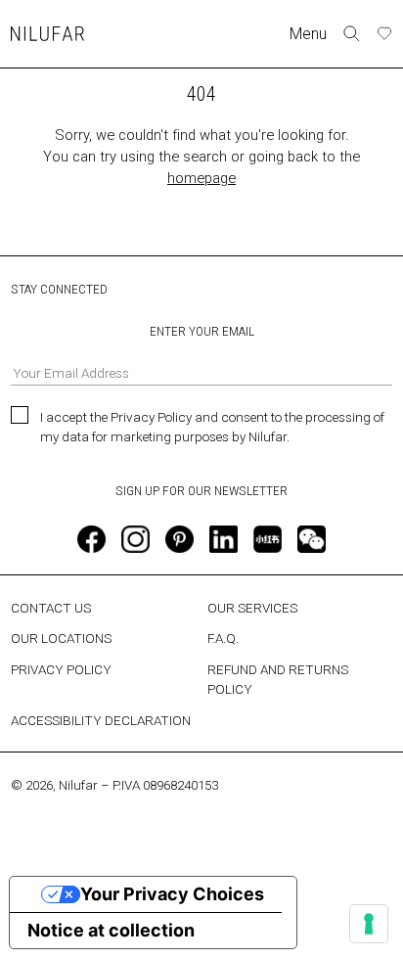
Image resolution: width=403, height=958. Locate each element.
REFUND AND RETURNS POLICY (277, 679)
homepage (201, 178)
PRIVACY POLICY (61, 669)
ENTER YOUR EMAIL (202, 331)
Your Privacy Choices (172, 894)
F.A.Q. (223, 638)
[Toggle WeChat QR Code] (311, 539)
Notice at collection (111, 930)
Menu (308, 33)
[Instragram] (135, 539)
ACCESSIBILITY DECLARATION (101, 720)
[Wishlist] (384, 33)
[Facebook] (91, 539)
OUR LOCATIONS (61, 638)
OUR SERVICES (252, 608)
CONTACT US (51, 608)
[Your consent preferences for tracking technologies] (368, 923)
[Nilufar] (47, 33)
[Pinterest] (179, 539)
